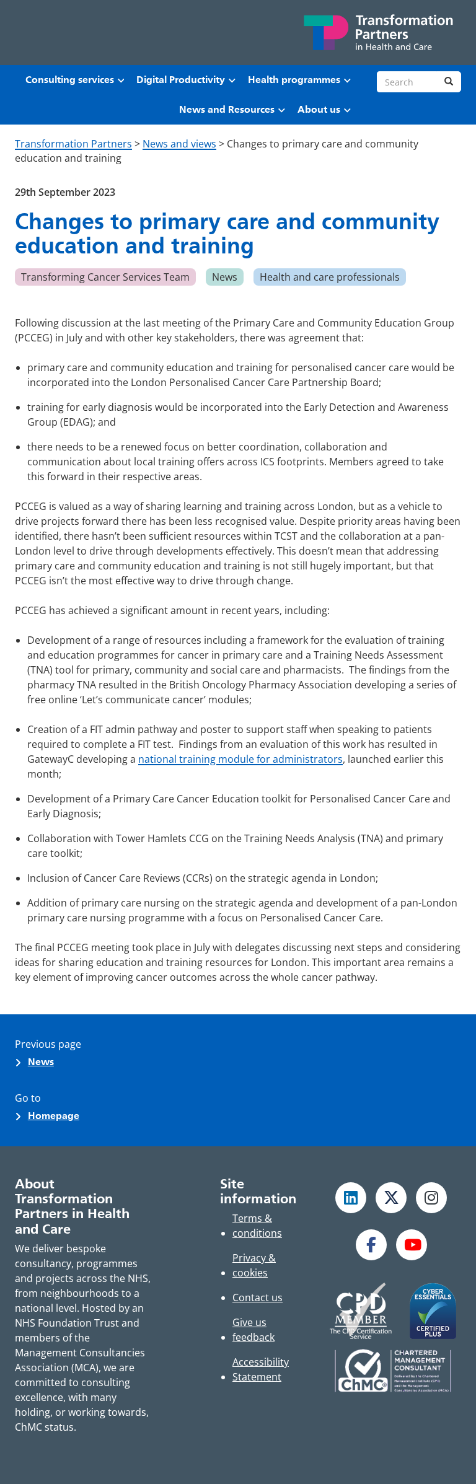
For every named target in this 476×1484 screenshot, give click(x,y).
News (224, 277)
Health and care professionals (330, 277)
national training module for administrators (240, 759)
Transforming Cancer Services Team (105, 277)
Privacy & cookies (254, 1265)
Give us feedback (253, 1329)
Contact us (257, 1297)
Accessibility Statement (260, 1369)
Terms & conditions (257, 1225)
